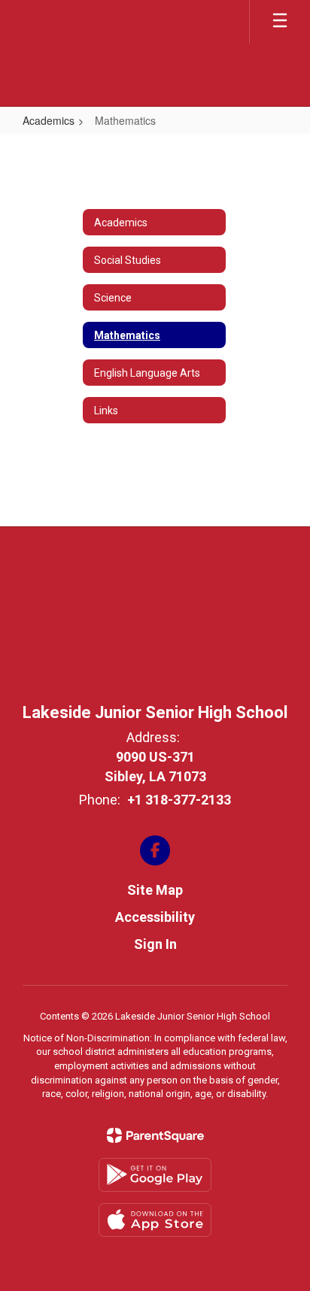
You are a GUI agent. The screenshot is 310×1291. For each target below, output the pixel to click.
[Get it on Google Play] (155, 1175)
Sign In (155, 944)
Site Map (155, 890)
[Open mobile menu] (280, 22)
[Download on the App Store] (155, 1220)
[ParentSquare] (155, 1135)
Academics (48, 120)
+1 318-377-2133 (179, 800)
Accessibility (155, 917)
